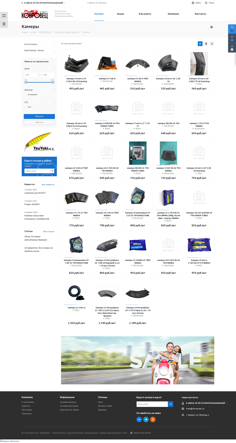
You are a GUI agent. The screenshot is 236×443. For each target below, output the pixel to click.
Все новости (48, 184)
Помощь (102, 397)
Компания (27, 397)
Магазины (27, 409)
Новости (26, 406)
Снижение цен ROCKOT (35, 193)
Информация (67, 397)
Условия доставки (69, 406)
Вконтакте (139, 419)
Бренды (102, 409)
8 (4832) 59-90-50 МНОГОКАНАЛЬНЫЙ (205, 403)
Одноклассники (153, 419)
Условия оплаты (68, 402)
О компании (28, 402)
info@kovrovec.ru (195, 408)
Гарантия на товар (69, 409)
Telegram (146, 419)
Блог (100, 402)
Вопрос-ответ (105, 406)
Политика (27, 413)
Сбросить (39, 122)
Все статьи (48, 231)
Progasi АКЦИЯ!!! (32, 204)
